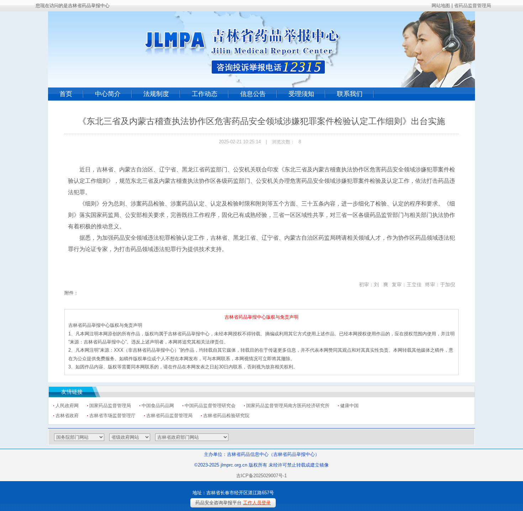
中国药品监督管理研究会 (210, 405)
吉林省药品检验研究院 (226, 415)
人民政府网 (67, 405)
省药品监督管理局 (472, 5)
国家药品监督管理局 (110, 405)
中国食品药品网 (158, 405)
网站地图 (441, 5)
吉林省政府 (67, 415)
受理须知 (301, 93)
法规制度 (156, 93)
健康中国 (349, 405)
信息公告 (253, 93)
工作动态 (204, 93)
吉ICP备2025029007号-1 (261, 475)
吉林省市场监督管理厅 (112, 415)
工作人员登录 (257, 502)
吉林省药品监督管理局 (169, 415)
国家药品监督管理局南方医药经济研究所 (287, 405)
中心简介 (108, 93)
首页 (65, 93)
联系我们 (350, 93)
